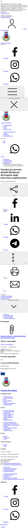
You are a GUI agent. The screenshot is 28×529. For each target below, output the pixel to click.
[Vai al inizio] (1, 371)
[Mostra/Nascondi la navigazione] (12, 92)
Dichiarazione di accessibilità (10, 477)
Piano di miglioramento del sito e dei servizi (14, 479)
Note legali (6, 476)
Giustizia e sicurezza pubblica (11, 423)
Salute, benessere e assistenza (10, 427)
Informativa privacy (8, 475)
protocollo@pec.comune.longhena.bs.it (12, 464)
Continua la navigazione (6, 16)
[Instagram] (4, 142)
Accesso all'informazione (9, 132)
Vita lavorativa (7, 413)
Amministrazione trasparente (10, 473)
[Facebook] (4, 141)
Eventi (5, 446)
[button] (8, 125)
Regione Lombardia (5, 17)
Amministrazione (8, 160)
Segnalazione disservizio (9, 470)
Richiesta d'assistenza (9, 471)
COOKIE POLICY (5, 13)
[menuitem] (5, 211)
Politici (5, 402)
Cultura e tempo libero (9, 411)
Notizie (5, 436)
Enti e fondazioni (8, 400)
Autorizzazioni (7, 429)
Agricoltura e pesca (8, 430)
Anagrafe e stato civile (9, 410)
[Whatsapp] (15, 154)
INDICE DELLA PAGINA (14, 300)
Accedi (2, 156)
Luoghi (5, 444)
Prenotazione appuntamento (10, 468)
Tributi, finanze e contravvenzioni (11, 425)
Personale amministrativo (9, 403)
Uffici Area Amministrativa (7, 344)
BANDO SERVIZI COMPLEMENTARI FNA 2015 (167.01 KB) (13, 337)
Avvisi (5, 439)
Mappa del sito (4, 524)
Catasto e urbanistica (8, 417)
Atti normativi (7, 163)
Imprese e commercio (9, 414)
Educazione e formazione (10, 422)
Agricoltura (6, 134)
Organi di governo (8, 396)
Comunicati (6, 437)
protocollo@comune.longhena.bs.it (12, 463)
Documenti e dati (8, 161)
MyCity (3, 527)
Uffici (5, 399)
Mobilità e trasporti (8, 419)
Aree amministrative (8, 398)
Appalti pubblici (7, 415)
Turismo (5, 418)
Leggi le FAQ (7, 467)
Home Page (6, 159)
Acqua (5, 133)
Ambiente (6, 426)
